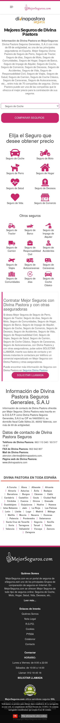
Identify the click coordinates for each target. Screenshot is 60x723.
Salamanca (45, 518)
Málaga (51, 511)
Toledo (48, 525)
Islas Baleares (10, 507)
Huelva (40, 504)
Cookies (30, 629)
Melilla (11, 515)
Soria (11, 525)
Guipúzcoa (26, 504)
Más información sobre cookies (34, 716)
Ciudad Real (50, 497)
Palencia (14, 518)
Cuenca (24, 501)
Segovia (38, 521)
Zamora (50, 528)
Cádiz (50, 494)
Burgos (26, 494)
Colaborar (30, 639)
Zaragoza (30, 532)
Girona (36, 501)
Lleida (18, 511)
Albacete (36, 487)
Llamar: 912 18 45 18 (30, 672)
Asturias (25, 490)
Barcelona (12, 494)
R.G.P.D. (30, 623)
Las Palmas (51, 507)
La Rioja (36, 507)
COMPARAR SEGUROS (29, 118)
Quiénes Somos (30, 613)
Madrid (39, 511)
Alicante (49, 487)
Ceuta (36, 497)
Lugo (28, 511)
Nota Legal (30, 618)
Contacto (30, 644)
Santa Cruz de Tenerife (17, 521)
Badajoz (48, 490)
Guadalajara (10, 504)
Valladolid (24, 528)
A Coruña (11, 487)
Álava (24, 487)
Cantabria (9, 497)
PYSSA (30, 634)
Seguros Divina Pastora (35, 370)
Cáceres (38, 494)
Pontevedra (29, 518)
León (7, 511)
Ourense (48, 515)
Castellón (23, 497)
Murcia (22, 515)
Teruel (37, 525)
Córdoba (11, 501)
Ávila (36, 490)
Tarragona (24, 525)
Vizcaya (38, 528)
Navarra (35, 515)
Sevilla (50, 521)
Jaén (24, 507)
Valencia (10, 528)
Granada (48, 501)
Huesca (52, 504)
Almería (12, 490)
